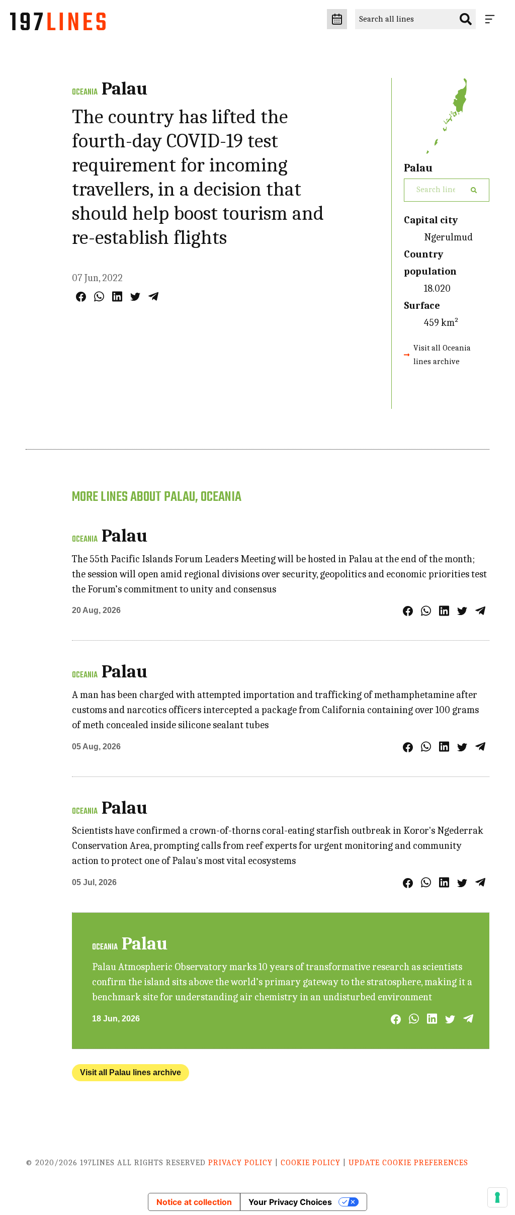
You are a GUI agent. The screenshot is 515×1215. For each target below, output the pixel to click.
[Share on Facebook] (81, 297)
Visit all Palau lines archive (130, 1072)
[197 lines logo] (58, 24)
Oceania (85, 92)
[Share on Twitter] (135, 297)
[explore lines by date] (337, 19)
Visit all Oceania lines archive (442, 354)
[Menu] (492, 19)
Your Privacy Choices (290, 1202)
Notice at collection (194, 1202)
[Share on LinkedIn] (117, 296)
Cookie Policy (310, 1162)
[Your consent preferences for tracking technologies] (497, 1197)
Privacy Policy (240, 1162)
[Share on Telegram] (153, 296)
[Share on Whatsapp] (99, 296)
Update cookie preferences (408, 1162)
